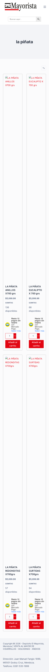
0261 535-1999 (21, 666)
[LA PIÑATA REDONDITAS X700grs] (12, 459)
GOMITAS (9, 303)
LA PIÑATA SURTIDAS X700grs (35, 571)
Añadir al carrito (12, 344)
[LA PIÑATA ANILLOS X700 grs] (12, 178)
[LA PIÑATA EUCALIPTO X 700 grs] (36, 178)
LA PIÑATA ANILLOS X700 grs (11, 290)
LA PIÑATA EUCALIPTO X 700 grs (35, 290)
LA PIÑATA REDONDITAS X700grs (12, 571)
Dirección (8, 658)
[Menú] (45, 7)
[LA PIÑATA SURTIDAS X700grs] (36, 459)
